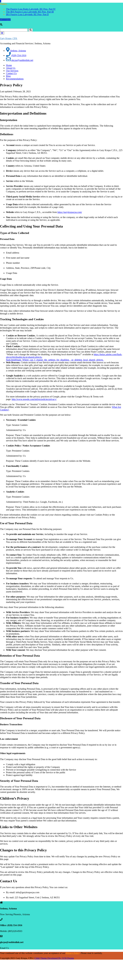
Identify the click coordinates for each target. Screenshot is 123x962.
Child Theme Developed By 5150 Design (54, 958)
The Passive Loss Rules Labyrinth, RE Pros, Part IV (31, 9)
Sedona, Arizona (18, 50)
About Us (10, 68)
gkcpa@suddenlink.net (22, 60)
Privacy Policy (73, 953)
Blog (8, 76)
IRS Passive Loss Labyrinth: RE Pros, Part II (27, 14)
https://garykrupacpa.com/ (69, 212)
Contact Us (5, 19)
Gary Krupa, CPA (8, 38)
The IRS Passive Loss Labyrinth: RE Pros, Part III (30, 11)
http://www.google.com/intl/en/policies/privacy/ (34, 399)
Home (9, 65)
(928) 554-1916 (18, 55)
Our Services (12, 70)
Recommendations (15, 78)
